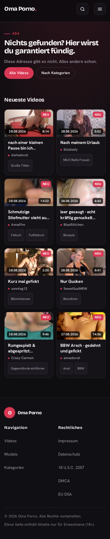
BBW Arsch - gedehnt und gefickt (80, 348)
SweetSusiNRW (75, 288)
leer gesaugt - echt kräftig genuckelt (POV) (77, 214)
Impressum (68, 441)
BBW (80, 368)
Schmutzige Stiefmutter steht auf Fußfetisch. (28, 214)
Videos (10, 441)
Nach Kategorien (55, 72)
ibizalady (71, 149)
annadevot (72, 358)
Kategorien (14, 467)
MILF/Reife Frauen (76, 160)
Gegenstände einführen (28, 368)
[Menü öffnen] (100, 9)
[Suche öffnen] (82, 9)
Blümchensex (20, 299)
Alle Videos (19, 72)
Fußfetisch (36, 235)
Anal (66, 368)
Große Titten (20, 165)
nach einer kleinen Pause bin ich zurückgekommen (25, 145)
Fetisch (16, 235)
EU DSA (65, 494)
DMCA (64, 481)
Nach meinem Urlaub (80, 142)
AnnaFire (18, 224)
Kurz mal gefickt (23, 281)
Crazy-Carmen (22, 358)
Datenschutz (69, 454)
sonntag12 (19, 288)
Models (11, 454)
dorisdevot (19, 155)
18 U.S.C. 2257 (71, 467)
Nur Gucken (71, 281)
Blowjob (69, 235)
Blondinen (70, 299)
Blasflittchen (73, 224)
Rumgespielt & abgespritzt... (21, 348)
